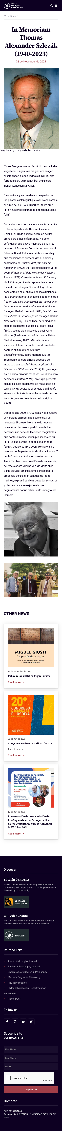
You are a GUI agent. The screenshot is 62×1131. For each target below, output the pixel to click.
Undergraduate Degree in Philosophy (27, 972)
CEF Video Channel (16, 916)
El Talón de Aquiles (17, 880)
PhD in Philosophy (17, 982)
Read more (14, 682)
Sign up (29, 1089)
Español (36, 150)
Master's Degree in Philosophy (24, 977)
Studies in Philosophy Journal (24, 966)
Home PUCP (14, 998)
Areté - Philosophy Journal (22, 961)
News (13, 16)
